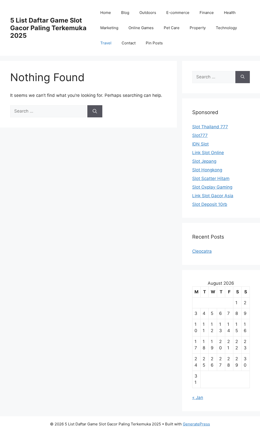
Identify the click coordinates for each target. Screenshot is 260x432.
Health (230, 12)
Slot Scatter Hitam (211, 178)
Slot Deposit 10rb (209, 204)
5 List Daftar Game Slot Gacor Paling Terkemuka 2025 (48, 27)
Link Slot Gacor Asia (212, 195)
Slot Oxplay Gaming (212, 187)
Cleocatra (202, 251)
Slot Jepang (204, 161)
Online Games (141, 27)
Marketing (109, 27)
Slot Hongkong (207, 169)
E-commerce (177, 12)
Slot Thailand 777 (210, 126)
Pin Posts (154, 43)
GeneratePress (196, 424)
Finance (207, 12)
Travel (105, 43)
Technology (226, 27)
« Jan (197, 397)
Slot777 (200, 135)
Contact (129, 43)
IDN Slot (200, 144)
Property (198, 27)
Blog (125, 12)
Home (105, 12)
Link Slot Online (208, 152)
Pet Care (172, 27)
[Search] (94, 111)
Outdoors (147, 12)
